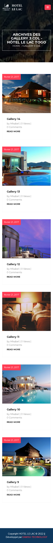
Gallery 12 (13, 264)
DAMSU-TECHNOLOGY (34, 537)
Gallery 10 (13, 409)
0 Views (25, 123)
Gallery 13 (13, 191)
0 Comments (14, 127)
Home (16, 45)
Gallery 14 (13, 119)
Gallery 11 (13, 337)
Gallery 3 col (31, 45)
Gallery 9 (13, 482)
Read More (13, 131)
